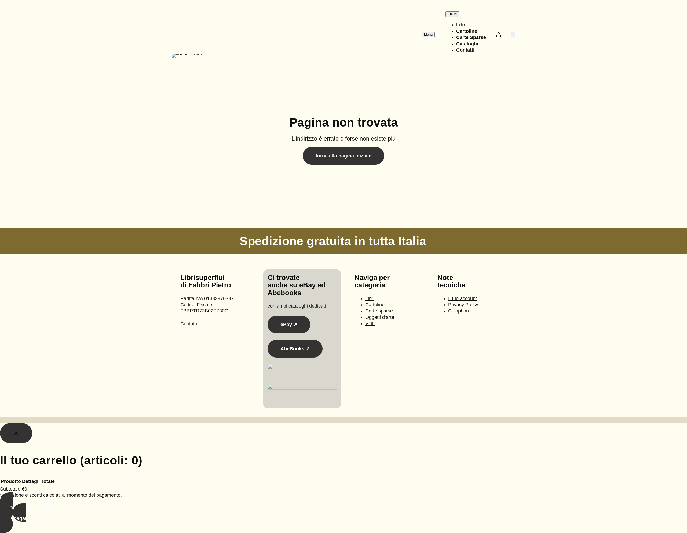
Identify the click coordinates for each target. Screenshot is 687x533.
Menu (428, 35)
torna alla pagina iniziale (343, 156)
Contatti (188, 323)
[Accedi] (498, 34)
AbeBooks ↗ (295, 348)
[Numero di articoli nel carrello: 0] (513, 34)
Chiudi (452, 14)
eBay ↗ (288, 324)
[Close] (16, 433)
